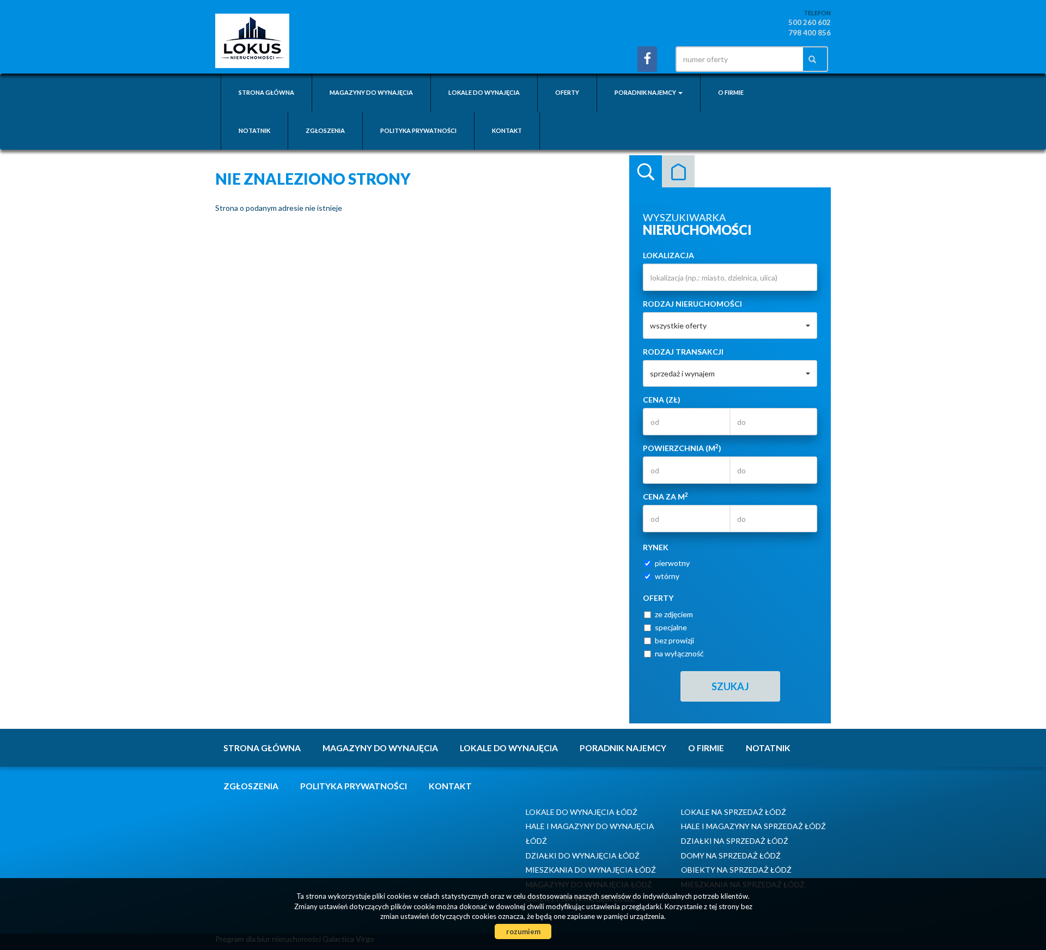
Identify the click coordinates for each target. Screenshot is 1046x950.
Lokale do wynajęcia (484, 92)
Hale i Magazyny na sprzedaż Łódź (753, 826)
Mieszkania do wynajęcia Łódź (591, 869)
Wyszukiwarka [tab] (645, 171)
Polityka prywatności (418, 130)
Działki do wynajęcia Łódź (583, 855)
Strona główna (266, 92)
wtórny (667, 576)
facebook (647, 59)
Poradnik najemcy (623, 748)
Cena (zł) (661, 399)
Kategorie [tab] (678, 171)
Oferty (567, 92)
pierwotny (672, 563)
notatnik (254, 130)
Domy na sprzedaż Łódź (731, 855)
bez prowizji (674, 640)
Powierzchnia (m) (682, 448)
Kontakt (507, 130)
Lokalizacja (668, 255)
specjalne (671, 627)
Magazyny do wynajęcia (371, 92)
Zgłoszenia (325, 130)
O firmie (731, 92)
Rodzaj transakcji (683, 351)
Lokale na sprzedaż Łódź (733, 812)
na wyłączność (679, 653)
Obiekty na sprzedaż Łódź (736, 869)
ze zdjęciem (674, 614)
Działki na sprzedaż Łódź (734, 840)
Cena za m (665, 496)
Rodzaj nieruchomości (692, 303)
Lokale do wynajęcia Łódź (581, 812)
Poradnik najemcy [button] (646, 92)
